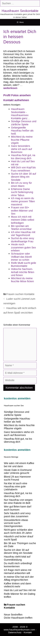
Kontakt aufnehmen (16, 100)
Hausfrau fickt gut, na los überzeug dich (18, 495)
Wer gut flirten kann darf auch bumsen (17, 508)
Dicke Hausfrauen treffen (18, 617)
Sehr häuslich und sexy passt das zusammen (17, 515)
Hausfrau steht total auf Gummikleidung (17, 558)
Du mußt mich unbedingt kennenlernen (18, 565)
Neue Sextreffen (13, 614)
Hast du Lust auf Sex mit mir (20, 590)
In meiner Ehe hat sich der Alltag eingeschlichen (19, 578)
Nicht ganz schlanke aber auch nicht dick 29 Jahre (18, 531)
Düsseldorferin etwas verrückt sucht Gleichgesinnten (16, 523)
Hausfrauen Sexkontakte (20, 11)
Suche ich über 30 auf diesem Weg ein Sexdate (18, 551)
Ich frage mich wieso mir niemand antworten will (18, 572)
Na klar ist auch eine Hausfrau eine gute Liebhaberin (15, 486)
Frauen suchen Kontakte (20, 294)
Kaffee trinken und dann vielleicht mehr (17, 585)
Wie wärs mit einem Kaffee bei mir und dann (19, 465)
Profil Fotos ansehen (17, 95)
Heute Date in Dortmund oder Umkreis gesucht (18, 472)
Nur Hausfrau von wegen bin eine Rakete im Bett (18, 501)
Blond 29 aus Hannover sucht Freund (17, 478)
